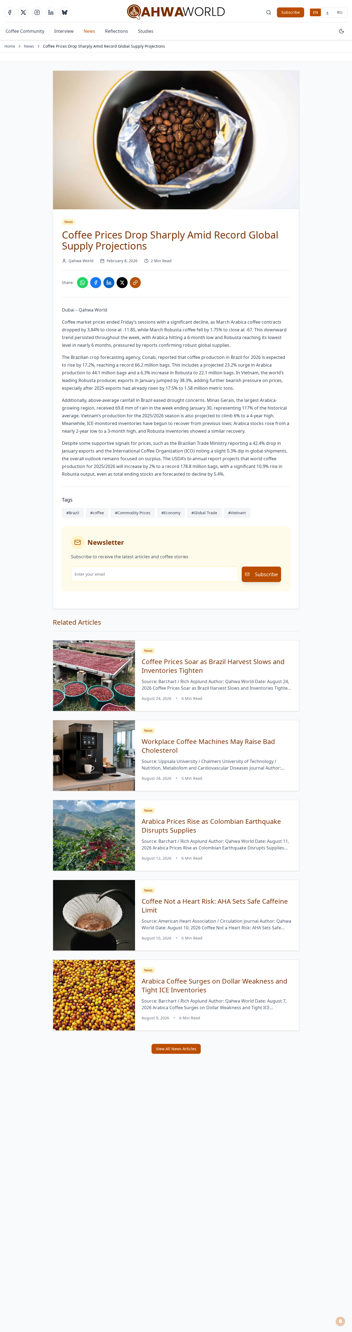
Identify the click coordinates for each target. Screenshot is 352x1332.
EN (315, 12)
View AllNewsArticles (176, 1048)
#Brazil (72, 512)
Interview (64, 31)
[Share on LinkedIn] (108, 282)
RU (339, 12)
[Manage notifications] (340, 1321)
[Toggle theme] (342, 31)
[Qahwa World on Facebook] (9, 12)
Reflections (116, 31)
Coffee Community (25, 31)
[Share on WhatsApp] (82, 282)
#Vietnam (237, 512)
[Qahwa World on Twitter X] (23, 12)
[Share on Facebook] (95, 282)
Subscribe (290, 12)
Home (9, 46)
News (89, 31)
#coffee (97, 512)
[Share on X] (122, 282)
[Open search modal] (269, 12)
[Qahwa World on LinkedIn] (51, 12)
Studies (145, 31)
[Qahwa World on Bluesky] (64, 12)
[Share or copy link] (135, 282)
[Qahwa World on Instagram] (37, 12)
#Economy (170, 512)
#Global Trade (204, 512)
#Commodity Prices (132, 512)
